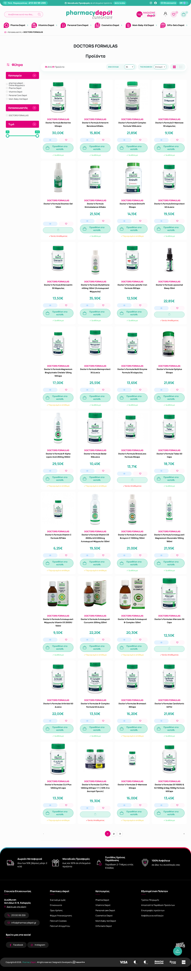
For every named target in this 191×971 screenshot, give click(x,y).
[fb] (155, 3)
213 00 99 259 (37, 2)
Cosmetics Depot (104, 915)
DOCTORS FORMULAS (33, 32)
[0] (173, 14)
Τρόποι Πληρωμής (150, 899)
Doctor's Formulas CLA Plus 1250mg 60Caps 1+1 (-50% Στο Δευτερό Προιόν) (95, 788)
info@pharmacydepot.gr (23, 922)
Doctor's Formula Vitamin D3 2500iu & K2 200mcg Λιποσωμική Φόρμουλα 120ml (95, 538)
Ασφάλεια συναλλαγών (152, 915)
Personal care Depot (105, 910)
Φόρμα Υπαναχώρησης (61, 915)
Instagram (40, 944)
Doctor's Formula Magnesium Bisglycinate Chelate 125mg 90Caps (58, 372)
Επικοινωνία (56, 905)
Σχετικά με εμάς (58, 899)
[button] (23, 14)
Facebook (18, 944)
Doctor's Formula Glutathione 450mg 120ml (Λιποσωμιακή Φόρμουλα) (95, 288)
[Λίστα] (174, 66)
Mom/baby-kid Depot (106, 920)
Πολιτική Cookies (58, 920)
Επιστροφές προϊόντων (153, 910)
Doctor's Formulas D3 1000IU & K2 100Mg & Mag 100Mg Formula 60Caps (169, 788)
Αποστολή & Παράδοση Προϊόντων (158, 905)
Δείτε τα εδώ (120, 3)
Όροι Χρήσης (56, 910)
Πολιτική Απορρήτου (60, 926)
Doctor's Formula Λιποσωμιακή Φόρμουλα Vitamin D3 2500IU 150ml (58, 622)
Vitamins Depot (103, 905)
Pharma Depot (102, 899)
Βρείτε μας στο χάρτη (16, 906)
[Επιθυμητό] (66, 140)
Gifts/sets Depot (104, 926)
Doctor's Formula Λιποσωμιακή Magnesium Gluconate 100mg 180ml (169, 538)
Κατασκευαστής (15, 32)
